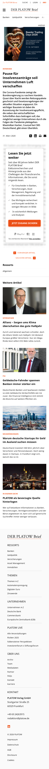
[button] (30, 135)
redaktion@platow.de (18, 718)
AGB (9, 750)
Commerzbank (14, 615)
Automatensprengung (17, 585)
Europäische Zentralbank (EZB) (21, 619)
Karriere (11, 684)
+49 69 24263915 (15, 714)
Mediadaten (12, 667)
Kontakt (10, 680)
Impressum (12, 739)
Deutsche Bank (14, 611)
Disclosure (12, 755)
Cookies (10, 760)
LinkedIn (8, 726)
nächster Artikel (24, 258)
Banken (6, 17)
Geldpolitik (17, 17)
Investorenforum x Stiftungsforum (22, 645)
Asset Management (16, 563)
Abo (44, 2)
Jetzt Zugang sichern (24, 223)
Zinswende (12, 593)
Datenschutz (13, 744)
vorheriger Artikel (26, 253)
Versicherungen (32, 17)
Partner (10, 672)
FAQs (9, 676)
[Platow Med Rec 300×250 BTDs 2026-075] (24, 44)
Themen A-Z (12, 581)
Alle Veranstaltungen (16, 633)
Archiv (10, 659)
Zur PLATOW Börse (10, 2)
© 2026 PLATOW (14, 734)
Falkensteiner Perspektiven (19, 641)
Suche (25, 2)
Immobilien (12, 567)
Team (9, 663)
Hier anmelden (35, 239)
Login (35, 2)
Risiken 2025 (13, 637)
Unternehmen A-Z (15, 607)
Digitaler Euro (13, 589)
